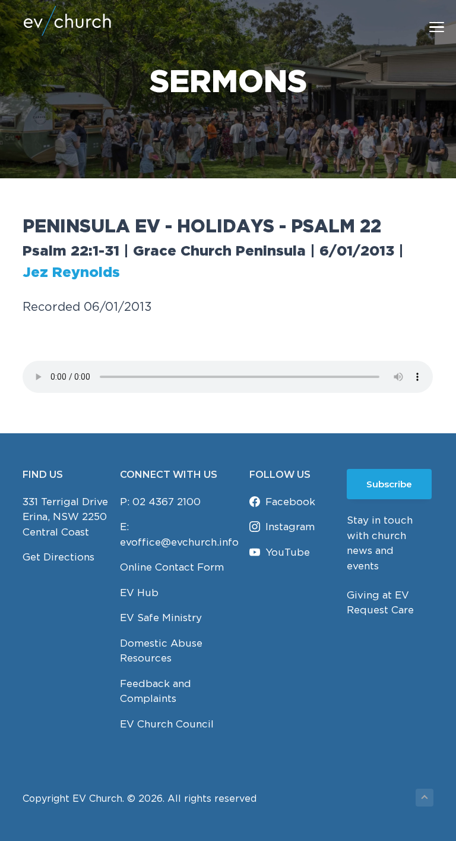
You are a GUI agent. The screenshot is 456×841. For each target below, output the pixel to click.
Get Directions (58, 557)
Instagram (290, 526)
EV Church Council (167, 724)
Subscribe (389, 484)
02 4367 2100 (166, 501)
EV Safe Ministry (161, 617)
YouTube (287, 552)
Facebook (290, 501)
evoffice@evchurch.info (179, 542)
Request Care (380, 609)
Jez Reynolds (71, 272)
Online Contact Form (172, 567)
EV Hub (139, 592)
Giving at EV (378, 595)
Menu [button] (423, 26)
